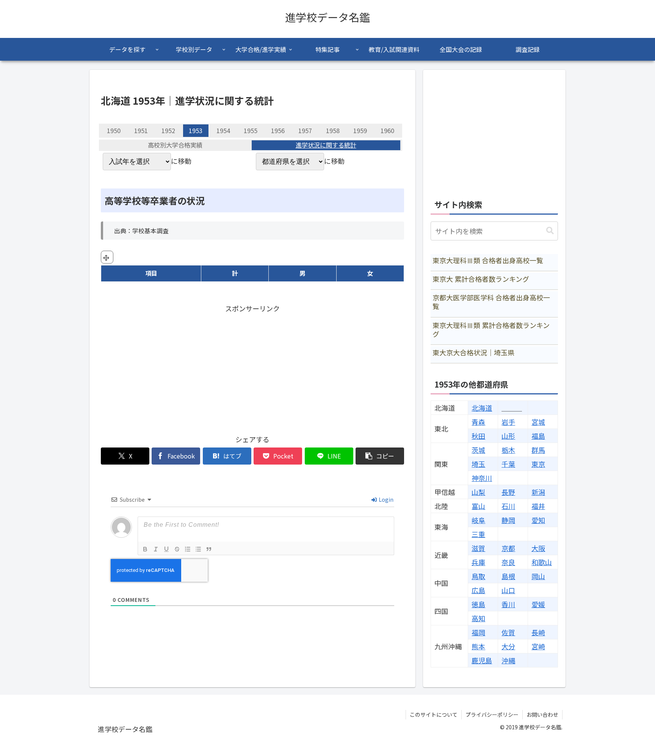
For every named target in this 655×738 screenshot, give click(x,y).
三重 (478, 534)
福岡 (478, 632)
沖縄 (508, 660)
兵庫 (478, 562)
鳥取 (478, 576)
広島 (478, 590)
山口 (508, 590)
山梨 (478, 492)
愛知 (538, 520)
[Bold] (145, 549)
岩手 (508, 422)
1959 (360, 130)
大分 (508, 646)
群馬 (538, 450)
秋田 (478, 436)
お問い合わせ (542, 714)
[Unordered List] (198, 549)
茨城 (478, 450)
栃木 (508, 450)
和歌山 (541, 562)
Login (385, 499)
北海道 (482, 408)
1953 (195, 130)
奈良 (508, 562)
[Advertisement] (252, 368)
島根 (508, 576)
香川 (508, 604)
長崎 (538, 632)
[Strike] (177, 549)
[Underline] (166, 549)
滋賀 (478, 548)
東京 (538, 464)
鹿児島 (482, 660)
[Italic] (155, 549)
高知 (478, 618)
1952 (168, 130)
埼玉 (478, 464)
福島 (538, 436)
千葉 (508, 464)
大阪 (538, 548)
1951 (141, 130)
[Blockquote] (209, 549)
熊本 (478, 646)
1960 (387, 130)
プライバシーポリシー (492, 714)
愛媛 (538, 604)
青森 (478, 422)
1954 (223, 130)
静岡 (508, 520)
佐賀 (508, 632)
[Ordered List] (187, 549)
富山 (478, 506)
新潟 (538, 492)
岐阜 (478, 520)
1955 (250, 130)
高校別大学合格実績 (175, 145)
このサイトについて (434, 714)
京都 (508, 548)
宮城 (538, 422)
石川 (508, 506)
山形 (508, 436)
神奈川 (482, 478)
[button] (380, 456)
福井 (538, 506)
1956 (278, 130)
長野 (508, 492)
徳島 (478, 604)
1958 (333, 130)
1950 (114, 130)
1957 (305, 130)
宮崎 (538, 646)
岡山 (538, 576)
